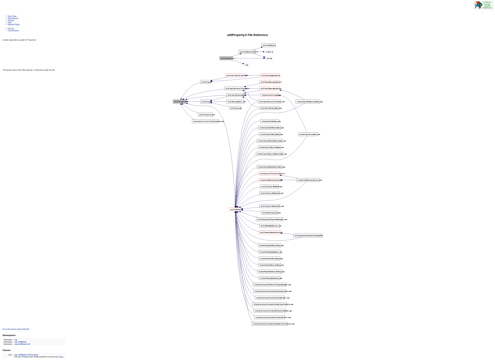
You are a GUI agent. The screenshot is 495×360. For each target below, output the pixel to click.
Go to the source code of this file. (16, 329)
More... (61, 357)
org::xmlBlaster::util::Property (26, 355)
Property (25, 357)
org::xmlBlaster (20, 342)
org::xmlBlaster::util (22, 344)
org (15, 340)
